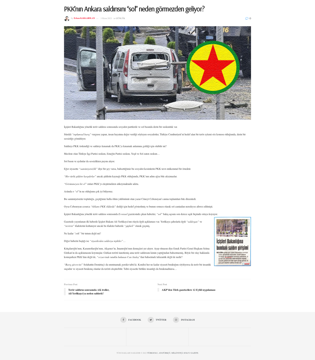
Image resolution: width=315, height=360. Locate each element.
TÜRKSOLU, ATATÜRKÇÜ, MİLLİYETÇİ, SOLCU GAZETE (172, 352)
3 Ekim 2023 (106, 18)
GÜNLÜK (120, 18)
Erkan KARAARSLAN (84, 18)
